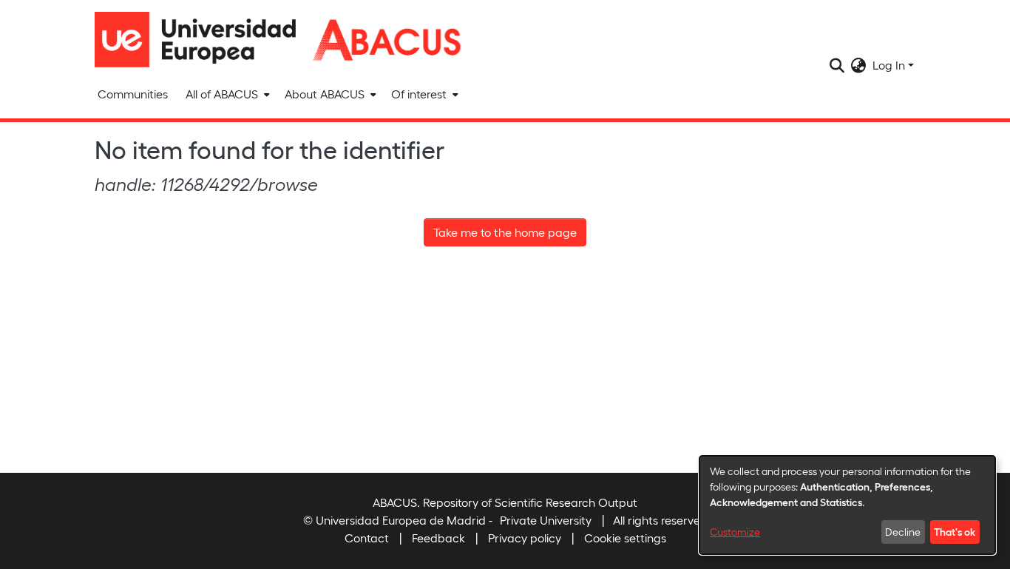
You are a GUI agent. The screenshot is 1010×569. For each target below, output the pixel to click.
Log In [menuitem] (888, 65)
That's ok (954, 531)
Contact (367, 538)
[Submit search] (837, 65)
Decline (903, 531)
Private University (546, 520)
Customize (735, 531)
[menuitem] (226, 94)
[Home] (202, 39)
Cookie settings (625, 538)
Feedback (438, 538)
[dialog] (847, 505)
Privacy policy (524, 538)
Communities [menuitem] (133, 94)
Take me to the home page (505, 232)
